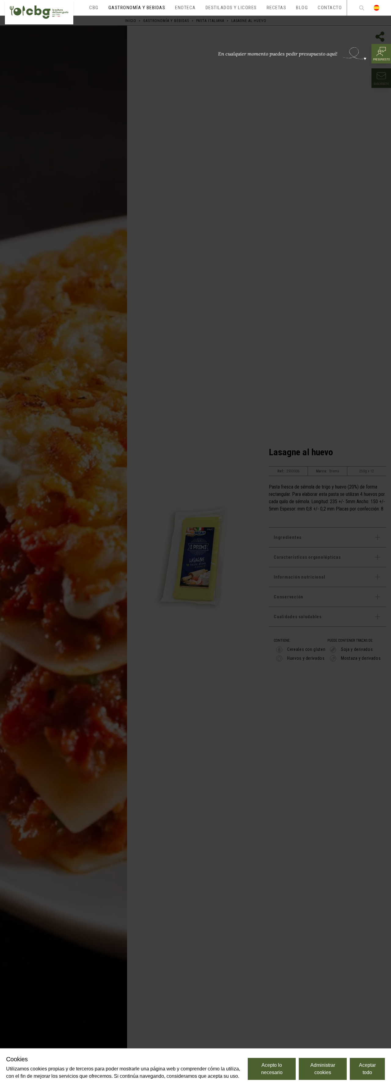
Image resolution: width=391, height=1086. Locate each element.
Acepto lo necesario (272, 1069)
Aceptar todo (367, 1069)
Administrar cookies (322, 1069)
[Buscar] (361, 8)
